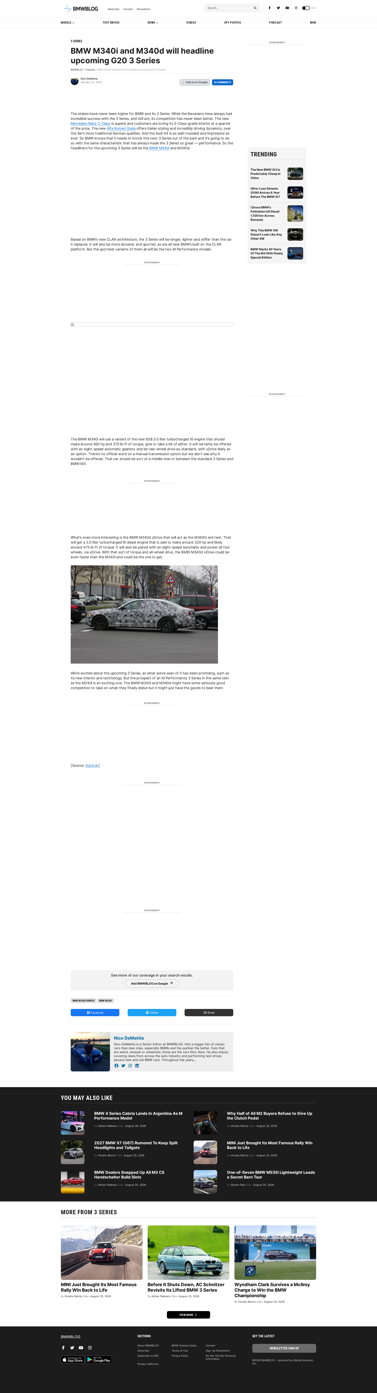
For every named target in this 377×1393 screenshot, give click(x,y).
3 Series (76, 41)
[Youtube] (287, 8)
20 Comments (222, 82)
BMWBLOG (77, 69)
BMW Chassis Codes (184, 1345)
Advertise (113, 9)
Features (90, 69)
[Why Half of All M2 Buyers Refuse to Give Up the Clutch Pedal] (205, 1113)
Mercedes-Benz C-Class (90, 123)
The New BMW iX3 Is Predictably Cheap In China (265, 174)
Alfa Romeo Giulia (121, 128)
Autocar (91, 765)
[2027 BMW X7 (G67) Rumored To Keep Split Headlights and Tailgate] (72, 1142)
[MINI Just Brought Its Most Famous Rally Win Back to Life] (205, 1142)
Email (210, 1012)
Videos (191, 22)
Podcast (275, 22)
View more (186, 1314)
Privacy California (147, 1363)
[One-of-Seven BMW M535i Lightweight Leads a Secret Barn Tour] (205, 1172)
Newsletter (144, 9)
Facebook (96, 1012)
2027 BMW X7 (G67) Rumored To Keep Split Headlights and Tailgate (136, 1145)
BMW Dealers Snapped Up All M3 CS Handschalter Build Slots (129, 1174)
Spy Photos (232, 22)
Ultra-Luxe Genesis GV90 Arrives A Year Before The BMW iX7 (265, 193)
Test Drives (111, 22)
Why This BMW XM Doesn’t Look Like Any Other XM (266, 234)
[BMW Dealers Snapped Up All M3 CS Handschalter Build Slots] (72, 1172)
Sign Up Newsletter (218, 1350)
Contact (128, 9)
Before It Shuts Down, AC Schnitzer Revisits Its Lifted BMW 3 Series (186, 1287)
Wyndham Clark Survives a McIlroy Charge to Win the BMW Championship (272, 1290)
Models (66, 22)
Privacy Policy (180, 1355)
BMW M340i (159, 148)
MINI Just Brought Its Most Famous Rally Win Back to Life (99, 1287)
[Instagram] (296, 8)
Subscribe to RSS (147, 1355)
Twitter (153, 1012)
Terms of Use (180, 1350)
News (151, 22)
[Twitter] (278, 8)
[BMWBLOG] (93, 1337)
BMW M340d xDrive (83, 1000)
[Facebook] (270, 8)
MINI (313, 22)
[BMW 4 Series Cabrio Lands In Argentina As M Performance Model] (72, 1113)
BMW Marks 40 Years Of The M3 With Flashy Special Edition (267, 253)
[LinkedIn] (137, 1065)
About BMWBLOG (148, 1345)
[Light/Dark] (306, 8)
